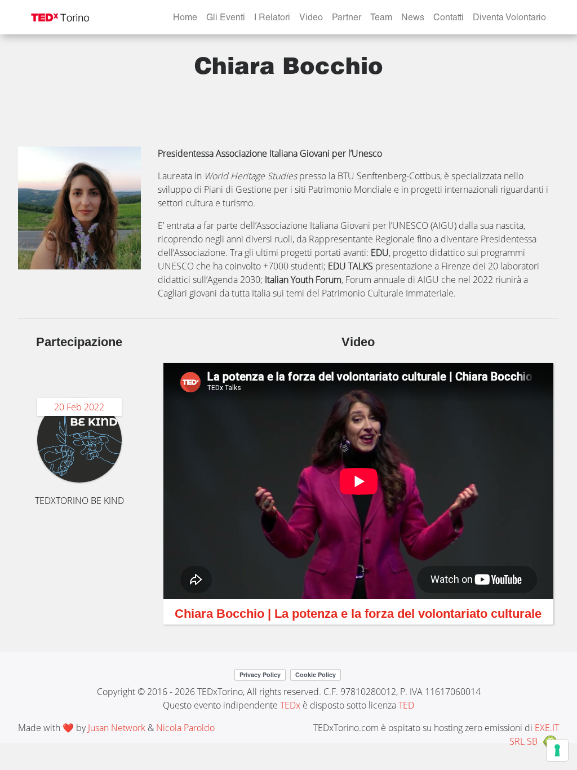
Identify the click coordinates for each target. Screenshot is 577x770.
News (412, 18)
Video (311, 18)
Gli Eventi (225, 18)
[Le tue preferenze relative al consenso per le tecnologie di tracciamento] (557, 750)
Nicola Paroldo (185, 728)
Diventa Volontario (509, 18)
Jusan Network (116, 728)
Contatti (448, 18)
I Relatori (272, 18)
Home (185, 18)
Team (381, 18)
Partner (346, 18)
